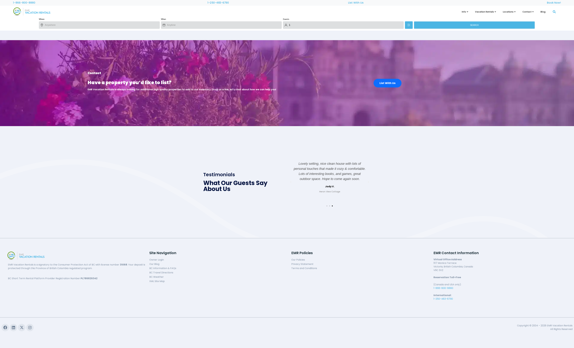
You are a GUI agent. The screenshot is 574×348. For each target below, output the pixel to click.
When (163, 19)
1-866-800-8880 (24, 2)
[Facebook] (5, 327)
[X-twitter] (21, 327)
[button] (326, 205)
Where (41, 19)
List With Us (356, 2)
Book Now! (554, 2)
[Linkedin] (13, 327)
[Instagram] (30, 327)
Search (474, 25)
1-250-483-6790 (218, 2)
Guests (286, 19)
